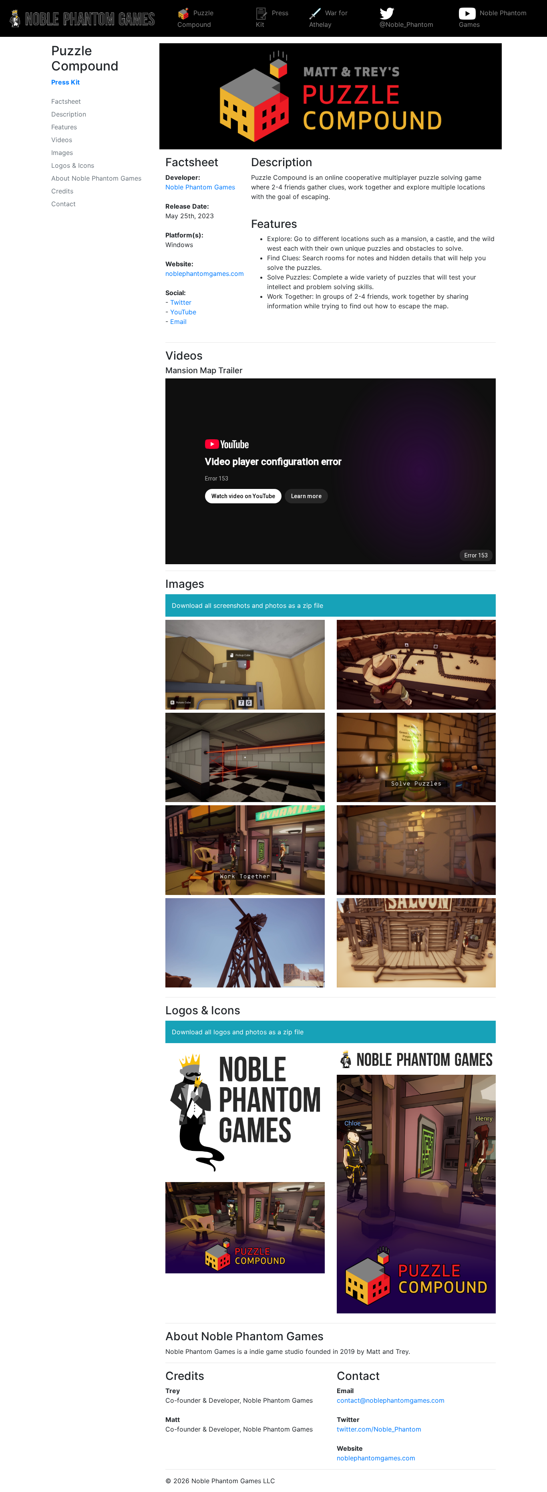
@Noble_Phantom (406, 24)
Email (178, 322)
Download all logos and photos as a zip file (238, 1032)
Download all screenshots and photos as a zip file (247, 605)
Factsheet (66, 101)
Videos (61, 140)
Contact (63, 204)
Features (64, 127)
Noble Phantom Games (493, 18)
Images (62, 153)
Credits (62, 191)
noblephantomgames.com (204, 273)
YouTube (183, 312)
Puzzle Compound (195, 18)
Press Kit (272, 18)
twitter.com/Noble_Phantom (379, 1429)
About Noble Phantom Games (96, 178)
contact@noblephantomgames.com (390, 1400)
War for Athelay (328, 18)
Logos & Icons (72, 165)
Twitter (180, 302)
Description (68, 114)
